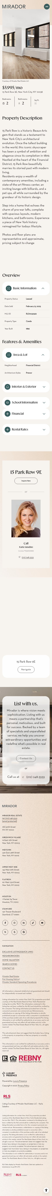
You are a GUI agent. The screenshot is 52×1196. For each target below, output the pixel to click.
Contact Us (8, 968)
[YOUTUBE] (42, 923)
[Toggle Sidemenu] (47, 6)
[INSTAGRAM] (14, 923)
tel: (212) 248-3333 (9, 818)
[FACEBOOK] (5, 923)
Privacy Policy (23, 1086)
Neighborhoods (10, 956)
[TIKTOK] (33, 923)
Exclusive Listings (11, 952)
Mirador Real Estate (10, 976)
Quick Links (27, 952)
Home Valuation (10, 960)
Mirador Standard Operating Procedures (19, 982)
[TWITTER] (5, 932)
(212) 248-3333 (28, 557)
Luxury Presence (20, 1081)
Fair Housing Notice (10, 979)
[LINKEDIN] (24, 923)
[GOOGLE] (24, 932)
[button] (26, 758)
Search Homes (9, 964)
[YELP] (14, 932)
